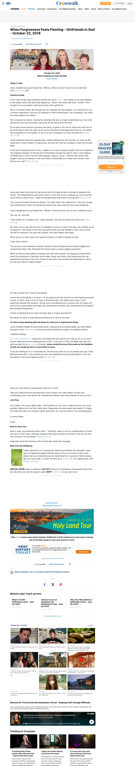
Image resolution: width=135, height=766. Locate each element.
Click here (57, 472)
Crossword (41, 9)
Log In (130, 3)
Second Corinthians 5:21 (20, 339)
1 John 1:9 (49, 357)
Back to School (104, 9)
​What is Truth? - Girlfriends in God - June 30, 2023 (23, 603)
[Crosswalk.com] (67, 3)
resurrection (29, 329)
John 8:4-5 (32, 161)
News (80, 9)
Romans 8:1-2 (44, 437)
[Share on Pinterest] (61, 584)
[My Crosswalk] (118, 3)
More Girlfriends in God (53, 616)
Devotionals (52, 9)
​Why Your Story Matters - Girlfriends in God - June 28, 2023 (81, 603)
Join (105, 3)
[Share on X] (53, 584)
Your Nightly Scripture (67, 9)
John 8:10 (20, 91)
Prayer (93, 9)
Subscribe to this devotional (21, 38)
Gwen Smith (52, 79)
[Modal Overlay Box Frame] (53, 549)
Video (86, 9)
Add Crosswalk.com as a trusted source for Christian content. (42, 572)
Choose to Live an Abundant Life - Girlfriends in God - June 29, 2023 (52, 604)
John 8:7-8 (85, 198)
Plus (23, 9)
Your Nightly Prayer (119, 9)
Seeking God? (52, 503)
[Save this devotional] (46, 44)
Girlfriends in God (17, 27)
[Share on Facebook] (44, 584)
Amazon (67, 459)
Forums (31, 9)
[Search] (8, 3)
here (18, 537)
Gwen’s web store (31, 461)
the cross (32, 344)
